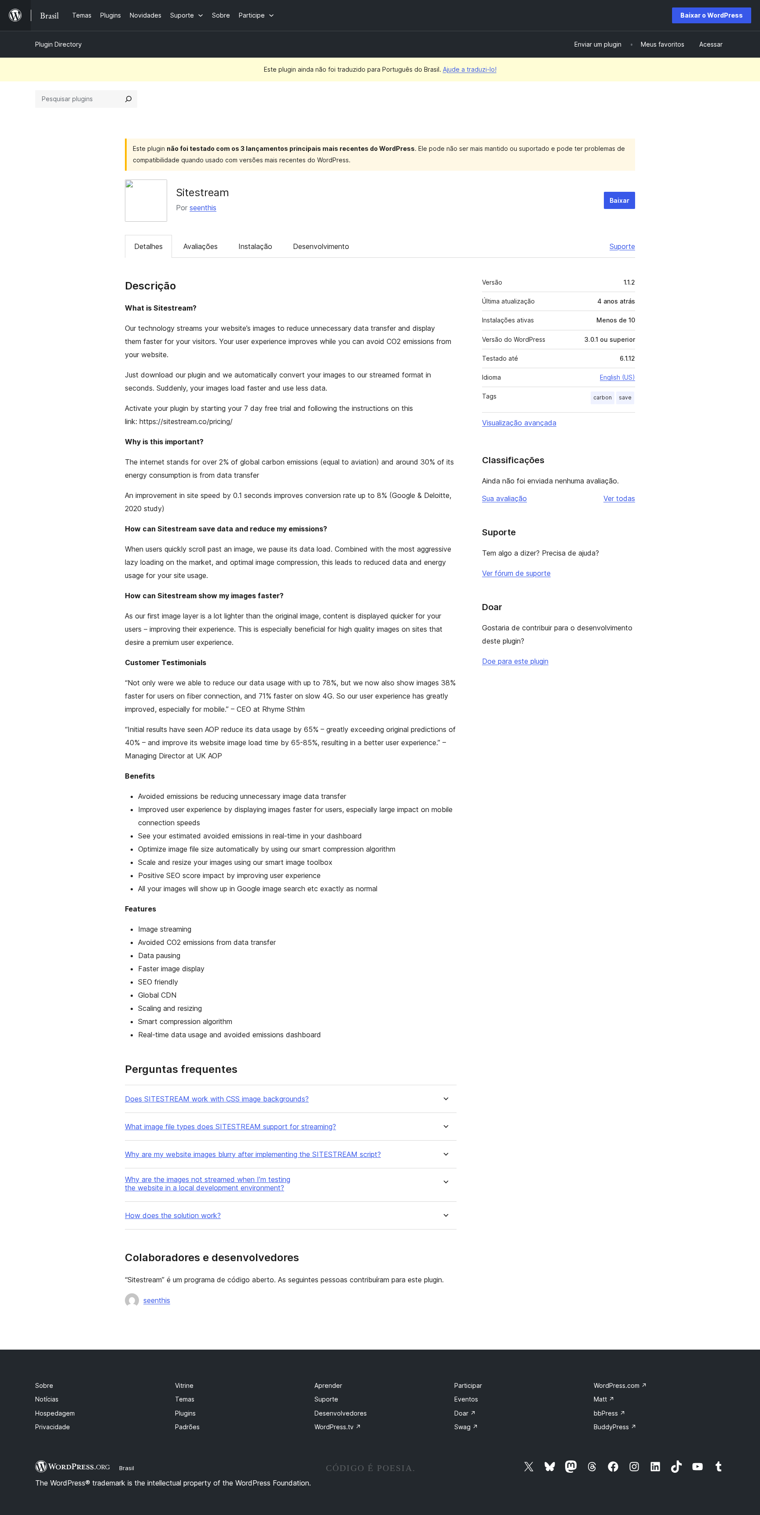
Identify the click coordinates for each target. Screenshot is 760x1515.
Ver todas (619, 498)
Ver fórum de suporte (516, 573)
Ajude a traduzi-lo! (470, 69)
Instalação (255, 246)
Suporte (622, 246)
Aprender (328, 1385)
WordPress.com (620, 1385)
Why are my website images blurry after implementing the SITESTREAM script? (253, 1154)
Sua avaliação (504, 498)
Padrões (187, 1427)
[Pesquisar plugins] (128, 99)
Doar (465, 1413)
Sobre (44, 1385)
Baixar (619, 200)
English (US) (617, 377)
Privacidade (52, 1427)
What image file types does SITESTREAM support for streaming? (230, 1127)
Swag (466, 1427)
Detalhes (148, 246)
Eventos (466, 1399)
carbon (602, 397)
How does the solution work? (173, 1215)
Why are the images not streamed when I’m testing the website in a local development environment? (207, 1183)
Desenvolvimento (321, 246)
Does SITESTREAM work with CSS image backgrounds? (217, 1099)
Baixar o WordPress (711, 15)
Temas (184, 1399)
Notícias (46, 1399)
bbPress (609, 1413)
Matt (604, 1399)
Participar (468, 1385)
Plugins (185, 1413)
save (625, 397)
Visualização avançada (519, 422)
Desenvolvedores (340, 1413)
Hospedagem (55, 1413)
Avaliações (200, 246)
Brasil (126, 1467)
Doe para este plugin (515, 661)
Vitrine (184, 1385)
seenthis (203, 207)
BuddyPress (615, 1427)
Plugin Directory (58, 44)
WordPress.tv (337, 1427)
